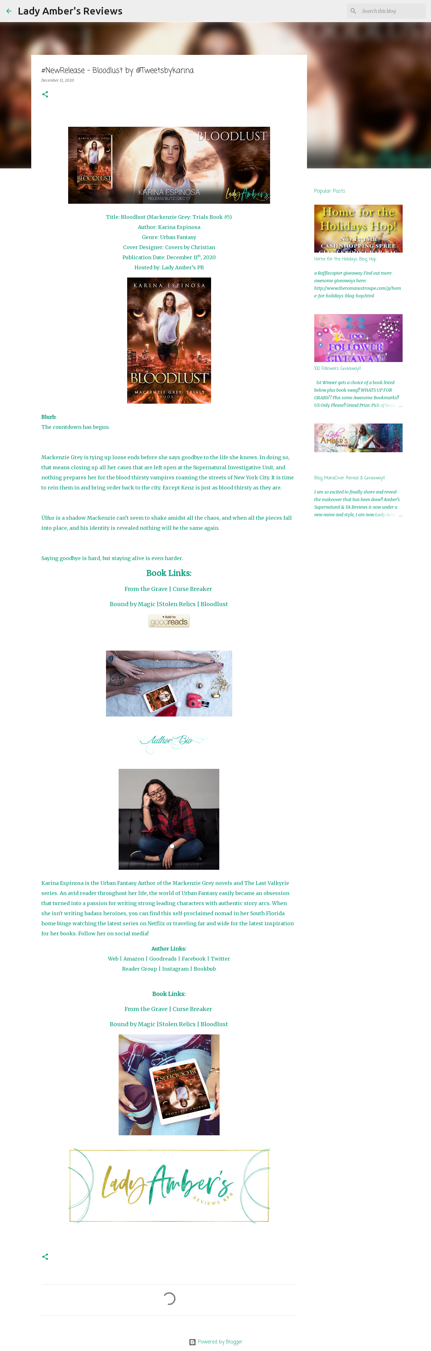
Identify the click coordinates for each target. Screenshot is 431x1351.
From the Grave (146, 589)
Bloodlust (214, 604)
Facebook (194, 959)
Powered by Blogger (219, 1342)
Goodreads (163, 959)
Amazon (133, 959)
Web (113, 959)
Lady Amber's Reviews (70, 10)
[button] (45, 95)
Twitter (220, 959)
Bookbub (205, 969)
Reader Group (139, 969)
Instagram (175, 969)
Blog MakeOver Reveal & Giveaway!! (349, 478)
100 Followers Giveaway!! (337, 369)
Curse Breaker (192, 589)
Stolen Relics (177, 604)
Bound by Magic (132, 604)
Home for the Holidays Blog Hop (345, 259)
